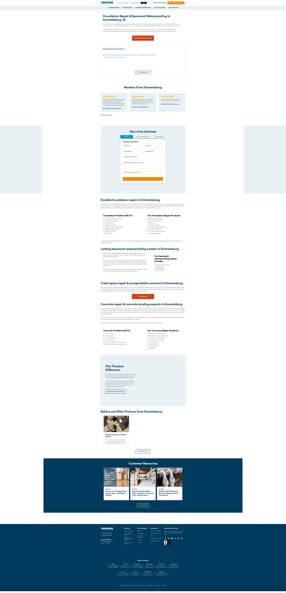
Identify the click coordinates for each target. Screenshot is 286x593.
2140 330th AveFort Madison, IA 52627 (147, 573)
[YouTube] (172, 538)
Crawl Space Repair (159, 7)
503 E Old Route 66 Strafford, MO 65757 (174, 566)
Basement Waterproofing (143, 7)
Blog (152, 536)
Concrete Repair (127, 7)
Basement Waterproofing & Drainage (128, 539)
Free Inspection (143, 296)
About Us (139, 531)
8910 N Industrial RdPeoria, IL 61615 (135, 573)
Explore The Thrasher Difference (115, 391)
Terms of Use (157, 585)
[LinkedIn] (168, 538)
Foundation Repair (113, 7)
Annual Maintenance (156, 533)
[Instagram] (175, 538)
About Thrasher (173, 7)
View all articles (143, 505)
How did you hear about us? (131, 172)
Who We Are (140, 533)
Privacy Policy (148, 585)
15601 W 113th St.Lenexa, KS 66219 (149, 566)
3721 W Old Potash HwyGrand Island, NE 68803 (137, 566)
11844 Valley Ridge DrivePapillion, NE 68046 (113, 566)
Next (125, 178)
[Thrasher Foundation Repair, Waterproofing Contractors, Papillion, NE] (167, 545)
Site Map (164, 585)
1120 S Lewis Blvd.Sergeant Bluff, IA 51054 (161, 566)
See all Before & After (143, 451)
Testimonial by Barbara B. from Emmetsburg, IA (114, 57)
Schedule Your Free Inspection (143, 38)
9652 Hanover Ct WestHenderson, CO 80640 (123, 573)
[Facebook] (165, 538)
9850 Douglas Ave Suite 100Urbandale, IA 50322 (162, 573)
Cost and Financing (155, 531)
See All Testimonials (143, 72)
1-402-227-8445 (106, 535)
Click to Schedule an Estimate (176, 2)
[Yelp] (181, 538)
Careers (139, 539)
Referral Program (155, 541)
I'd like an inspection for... (131, 156)
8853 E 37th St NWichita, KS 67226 (125, 566)
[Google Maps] (178, 538)
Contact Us (140, 542)
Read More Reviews (106, 115)
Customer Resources (156, 538)
